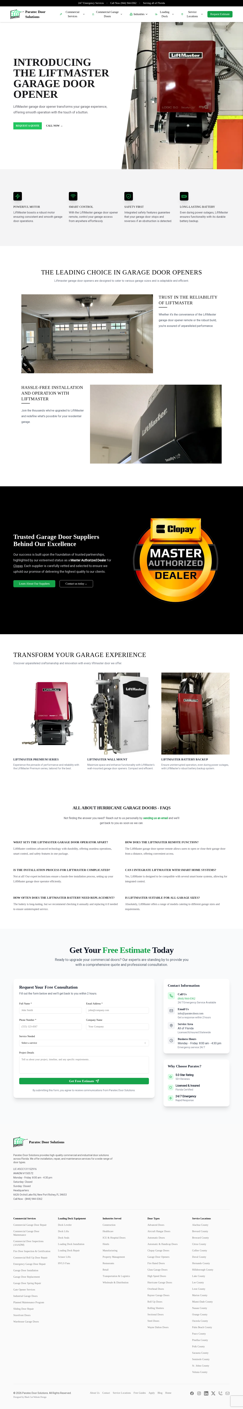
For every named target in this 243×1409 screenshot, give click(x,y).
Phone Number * (27, 1020)
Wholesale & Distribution (115, 1282)
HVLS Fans (64, 1263)
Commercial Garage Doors (107, 14)
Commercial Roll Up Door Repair (30, 1257)
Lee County (198, 1282)
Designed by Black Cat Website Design (29, 1397)
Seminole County (201, 1359)
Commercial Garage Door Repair (30, 1225)
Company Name (94, 1020)
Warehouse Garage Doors (26, 1321)
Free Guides (140, 1393)
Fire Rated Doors (156, 1263)
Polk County (198, 1346)
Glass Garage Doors (157, 1269)
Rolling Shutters (155, 1308)
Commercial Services (72, 14)
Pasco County (199, 1333)
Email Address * (94, 1003)
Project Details (26, 1052)
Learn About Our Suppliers (34, 583)
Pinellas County (200, 1340)
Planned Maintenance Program (28, 1302)
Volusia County (199, 1372)
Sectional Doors (155, 1314)
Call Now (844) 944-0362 (123, 3)
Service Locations (192, 14)
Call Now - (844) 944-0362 (27, 1198)
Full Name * (25, 1003)
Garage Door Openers (158, 1257)
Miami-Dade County (202, 1301)
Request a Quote (27, 125)
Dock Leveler (65, 1225)
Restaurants (108, 1263)
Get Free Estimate (81, 1081)
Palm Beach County (202, 1327)
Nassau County (199, 1308)
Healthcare (108, 1231)
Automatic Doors (156, 1237)
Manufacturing (110, 1250)
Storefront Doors (21, 1315)
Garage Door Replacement (26, 1277)
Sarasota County (200, 1353)
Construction (109, 1225)
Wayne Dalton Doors (157, 1327)
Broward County (200, 1237)
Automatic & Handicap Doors (162, 1244)
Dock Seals (63, 1237)
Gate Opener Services (24, 1289)
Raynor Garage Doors (158, 1295)
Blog (160, 1393)
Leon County (198, 1289)
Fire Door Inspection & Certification (31, 1251)
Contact (106, 1393)
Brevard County (200, 1231)
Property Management (114, 1257)
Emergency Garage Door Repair (29, 1264)
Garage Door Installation (25, 1270)
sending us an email (155, 818)
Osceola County (200, 1321)
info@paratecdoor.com (190, 1013)
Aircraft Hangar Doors (158, 1231)
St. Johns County (200, 1365)
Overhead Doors (155, 1289)
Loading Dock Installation (71, 1244)
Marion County (199, 1295)
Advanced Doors (155, 1225)
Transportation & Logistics (116, 1276)
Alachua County (200, 1225)
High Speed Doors (156, 1276)
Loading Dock (164, 14)
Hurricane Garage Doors (159, 1282)
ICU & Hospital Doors (114, 1237)
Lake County (198, 1276)
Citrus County (199, 1244)
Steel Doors (153, 1321)
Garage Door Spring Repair (27, 1283)
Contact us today (76, 583)
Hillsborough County (202, 1269)
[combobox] (84, 1043)
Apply (152, 1393)
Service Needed (27, 1036)
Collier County (199, 1250)
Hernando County (201, 1263)
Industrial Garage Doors (25, 1296)
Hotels (106, 1244)
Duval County (199, 1257)
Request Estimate (220, 14)
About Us (94, 1393)
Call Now (54, 125)
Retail (106, 1269)
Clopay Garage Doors (158, 1250)
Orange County (199, 1314)
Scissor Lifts (64, 1257)
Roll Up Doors (154, 1301)
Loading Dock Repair (69, 1250)
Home (168, 1393)
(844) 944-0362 (186, 998)
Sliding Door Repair (23, 1309)
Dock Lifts (63, 1231)
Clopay (18, 566)
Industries (139, 14)
